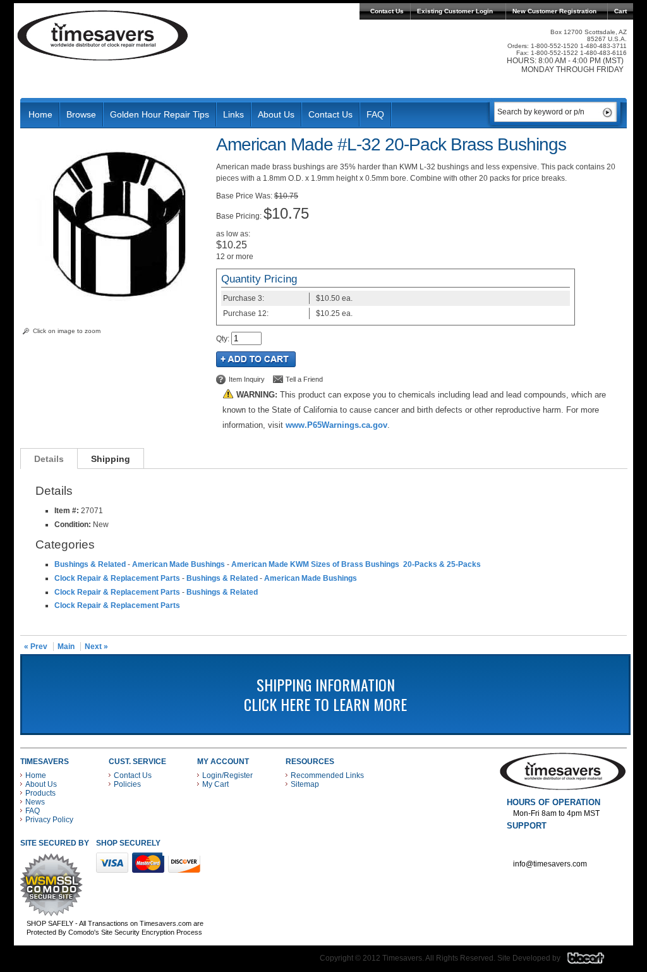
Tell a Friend (304, 379)
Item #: (67, 510)
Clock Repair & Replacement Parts (117, 578)
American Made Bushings (178, 564)
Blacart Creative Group (593, 961)
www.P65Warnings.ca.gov (336, 425)
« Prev (35, 646)
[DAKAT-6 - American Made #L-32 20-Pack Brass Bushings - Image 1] (115, 306)
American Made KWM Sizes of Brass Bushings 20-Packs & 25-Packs (356, 564)
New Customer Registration (554, 11)
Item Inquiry (247, 379)
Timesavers (103, 35)
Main (66, 646)
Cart (620, 11)
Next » (96, 646)
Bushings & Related (90, 564)
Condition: (72, 524)
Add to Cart (256, 359)
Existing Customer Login (455, 11)
